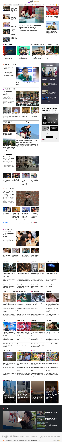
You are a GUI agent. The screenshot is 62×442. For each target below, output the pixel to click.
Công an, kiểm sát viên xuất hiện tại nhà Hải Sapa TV (8, 158)
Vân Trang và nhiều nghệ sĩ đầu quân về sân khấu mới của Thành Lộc (52, 339)
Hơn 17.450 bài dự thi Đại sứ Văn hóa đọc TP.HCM (16, 115)
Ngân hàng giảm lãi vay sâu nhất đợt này (28, 30)
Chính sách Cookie (33, 440)
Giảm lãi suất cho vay (18, 4)
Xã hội (34, 321)
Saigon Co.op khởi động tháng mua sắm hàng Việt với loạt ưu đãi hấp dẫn (38, 363)
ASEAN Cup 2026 (8, 4)
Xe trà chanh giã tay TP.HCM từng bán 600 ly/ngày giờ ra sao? (23, 363)
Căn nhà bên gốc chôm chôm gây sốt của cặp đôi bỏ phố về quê (51, 425)
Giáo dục (49, 350)
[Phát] (19, 420)
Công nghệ (35, 291)
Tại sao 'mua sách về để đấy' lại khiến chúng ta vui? (52, 57)
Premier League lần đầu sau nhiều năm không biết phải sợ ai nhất (23, 334)
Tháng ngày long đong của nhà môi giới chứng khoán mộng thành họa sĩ (23, 286)
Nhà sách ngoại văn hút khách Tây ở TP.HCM (34, 115)
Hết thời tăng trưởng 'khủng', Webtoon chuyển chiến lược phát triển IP (23, 57)
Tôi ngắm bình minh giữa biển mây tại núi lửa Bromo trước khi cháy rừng (23, 375)
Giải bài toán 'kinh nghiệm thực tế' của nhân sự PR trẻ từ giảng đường (38, 375)
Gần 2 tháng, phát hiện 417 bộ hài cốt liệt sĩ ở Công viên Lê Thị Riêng (52, 310)
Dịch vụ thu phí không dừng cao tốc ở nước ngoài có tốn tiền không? (14, 32)
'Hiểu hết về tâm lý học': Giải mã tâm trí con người (49, 123)
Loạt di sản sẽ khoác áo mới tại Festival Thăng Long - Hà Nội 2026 (9, 334)
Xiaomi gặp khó (34, 308)
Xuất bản (8, 44)
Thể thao (21, 321)
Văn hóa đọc (10, 89)
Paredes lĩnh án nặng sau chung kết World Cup (6, 180)
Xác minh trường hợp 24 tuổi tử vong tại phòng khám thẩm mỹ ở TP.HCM (9, 363)
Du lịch (20, 350)
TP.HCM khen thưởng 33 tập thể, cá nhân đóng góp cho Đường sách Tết (9, 286)
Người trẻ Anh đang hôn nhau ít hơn (6, 255)
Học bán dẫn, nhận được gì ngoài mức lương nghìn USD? (52, 92)
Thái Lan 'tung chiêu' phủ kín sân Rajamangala (8, 68)
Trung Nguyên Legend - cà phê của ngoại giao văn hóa (53, 133)
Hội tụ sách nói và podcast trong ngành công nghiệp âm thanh (9, 316)
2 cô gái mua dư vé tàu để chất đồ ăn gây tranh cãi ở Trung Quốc (23, 369)
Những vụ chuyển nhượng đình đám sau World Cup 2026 (8, 134)
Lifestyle (8, 229)
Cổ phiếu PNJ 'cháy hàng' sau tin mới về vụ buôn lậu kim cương (25, 216)
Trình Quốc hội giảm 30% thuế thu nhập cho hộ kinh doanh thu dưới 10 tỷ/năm (16, 216)
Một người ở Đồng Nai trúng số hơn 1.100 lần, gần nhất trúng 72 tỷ (14, 17)
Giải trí (48, 321)
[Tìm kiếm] (60, 1)
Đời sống (49, 291)
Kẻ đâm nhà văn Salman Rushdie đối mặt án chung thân (37, 286)
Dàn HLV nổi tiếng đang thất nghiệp (15, 181)
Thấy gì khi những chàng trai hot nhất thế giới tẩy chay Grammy (9, 345)
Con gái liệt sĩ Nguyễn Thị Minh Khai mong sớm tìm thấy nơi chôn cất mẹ (52, 304)
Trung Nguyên (43, 105)
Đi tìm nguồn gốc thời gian (51, 273)
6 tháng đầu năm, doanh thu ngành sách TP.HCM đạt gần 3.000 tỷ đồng (9, 275)
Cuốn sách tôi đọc (52, 262)
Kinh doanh (9, 189)
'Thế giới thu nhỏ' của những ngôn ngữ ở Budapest (8, 93)
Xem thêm (50, 135)
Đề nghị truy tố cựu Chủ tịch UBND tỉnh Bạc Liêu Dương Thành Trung (25, 182)
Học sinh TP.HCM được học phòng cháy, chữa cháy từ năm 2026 (52, 369)
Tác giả (34, 262)
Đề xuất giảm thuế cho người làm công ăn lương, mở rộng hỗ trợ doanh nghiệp (37, 345)
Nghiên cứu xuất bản (11, 291)
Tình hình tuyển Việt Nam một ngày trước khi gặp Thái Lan (52, 18)
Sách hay (21, 262)
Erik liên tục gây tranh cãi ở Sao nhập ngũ (34, 180)
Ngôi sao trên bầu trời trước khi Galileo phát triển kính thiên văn (8, 57)
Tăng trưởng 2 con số (29, 4)
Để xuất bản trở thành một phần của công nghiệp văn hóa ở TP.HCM (52, 32)
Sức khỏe (7, 350)
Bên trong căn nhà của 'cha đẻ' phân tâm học (25, 115)
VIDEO (7, 408)
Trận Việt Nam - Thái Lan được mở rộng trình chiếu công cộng (9, 74)
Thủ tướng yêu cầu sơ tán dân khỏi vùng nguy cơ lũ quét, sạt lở (38, 334)
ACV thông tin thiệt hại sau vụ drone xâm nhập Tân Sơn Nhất (14, 9)
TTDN (33, 350)
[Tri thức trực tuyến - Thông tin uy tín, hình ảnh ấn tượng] (33, 1)
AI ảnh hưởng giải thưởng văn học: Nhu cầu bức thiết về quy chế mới (9, 310)
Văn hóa (6, 321)
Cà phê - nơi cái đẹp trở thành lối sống (45, 132)
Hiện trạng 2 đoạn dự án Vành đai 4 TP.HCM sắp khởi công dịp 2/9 (9, 149)
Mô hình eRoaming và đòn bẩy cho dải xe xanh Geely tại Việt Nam (38, 369)
